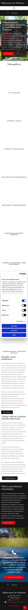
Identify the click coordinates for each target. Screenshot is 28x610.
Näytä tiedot (20, 321)
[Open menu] (14, 8)
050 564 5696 (15, 600)
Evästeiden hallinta (14, 606)
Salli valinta (14, 330)
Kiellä (14, 335)
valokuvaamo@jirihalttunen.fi (14, 602)
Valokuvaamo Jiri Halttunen (12, 3)
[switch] (24, 305)
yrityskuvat (19, 401)
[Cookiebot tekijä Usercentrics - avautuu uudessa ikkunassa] (19, 274)
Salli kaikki (14, 326)
